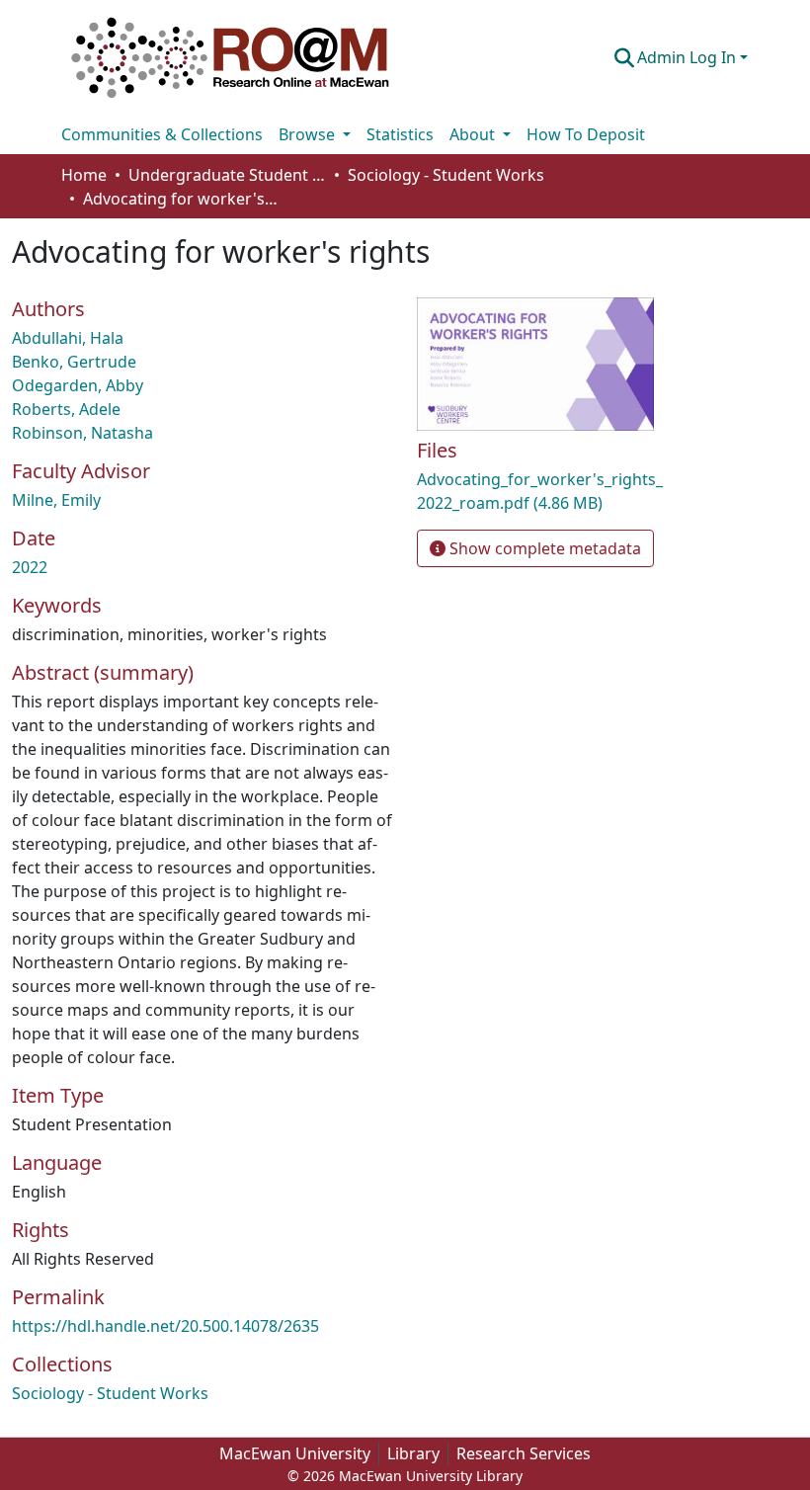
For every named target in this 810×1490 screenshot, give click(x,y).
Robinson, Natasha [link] (82, 433)
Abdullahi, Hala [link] (67, 338)
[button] (230, 57)
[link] (540, 491)
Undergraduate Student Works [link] (227, 175)
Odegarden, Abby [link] (77, 385)
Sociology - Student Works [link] (446, 175)
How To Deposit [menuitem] (585, 134)
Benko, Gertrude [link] (74, 361)
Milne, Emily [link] (56, 500)
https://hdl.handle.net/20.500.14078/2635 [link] (165, 1326)
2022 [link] (29, 567)
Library (413, 1453)
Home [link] (84, 175)
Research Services (523, 1453)
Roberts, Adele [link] (66, 409)
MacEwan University (294, 1453)
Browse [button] (309, 134)
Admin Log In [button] (688, 57)
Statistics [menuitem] (400, 134)
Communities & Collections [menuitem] (162, 134)
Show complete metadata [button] (543, 548)
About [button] (474, 134)
